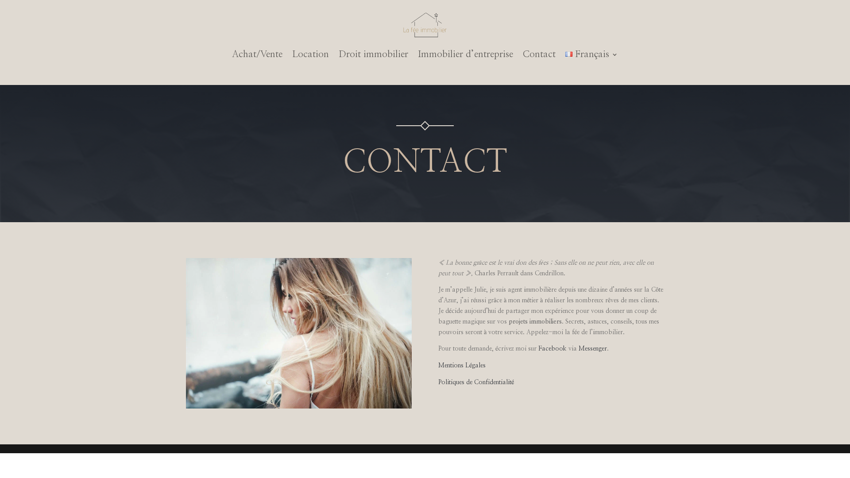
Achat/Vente (257, 54)
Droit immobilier (373, 54)
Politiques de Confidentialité (476, 382)
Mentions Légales (462, 365)
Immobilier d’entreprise (465, 54)
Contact (539, 54)
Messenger (593, 349)
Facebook (552, 349)
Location (310, 54)
